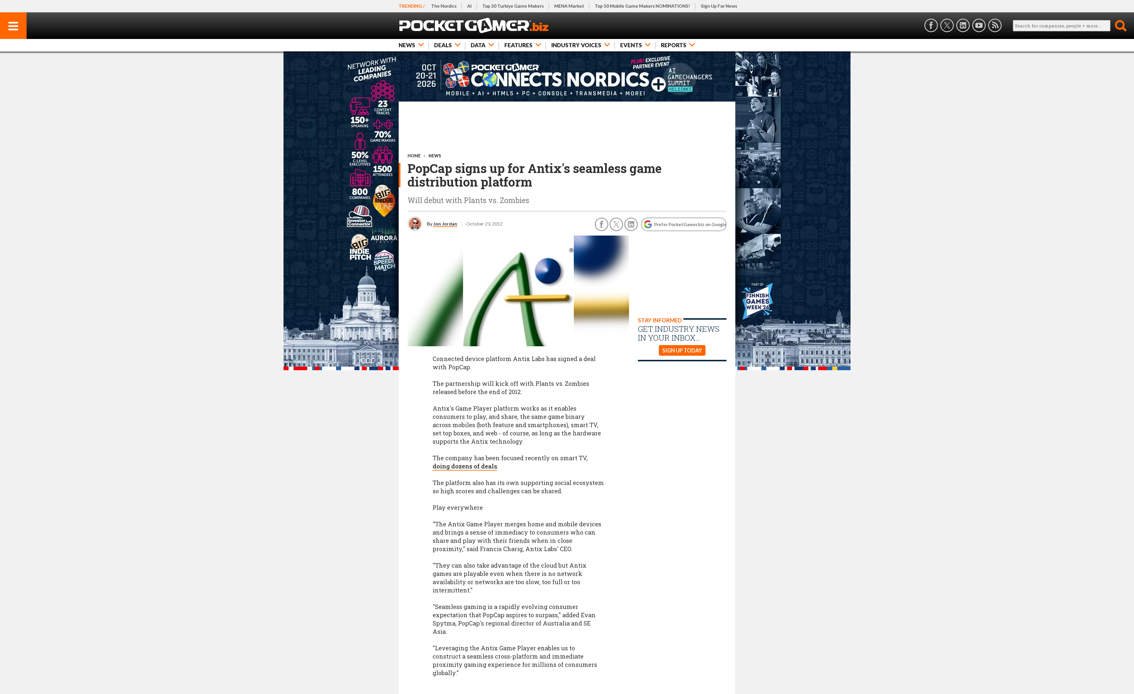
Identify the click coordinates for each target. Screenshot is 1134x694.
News (407, 45)
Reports (673, 45)
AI (469, 6)
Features (518, 45)
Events (631, 45)
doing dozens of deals (465, 466)
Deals (443, 45)
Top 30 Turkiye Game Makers (513, 6)
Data (478, 45)
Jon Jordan (445, 223)
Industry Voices (576, 45)
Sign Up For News (719, 6)
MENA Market (569, 6)
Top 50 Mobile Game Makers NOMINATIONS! (642, 6)
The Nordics (444, 6)
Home (414, 155)
